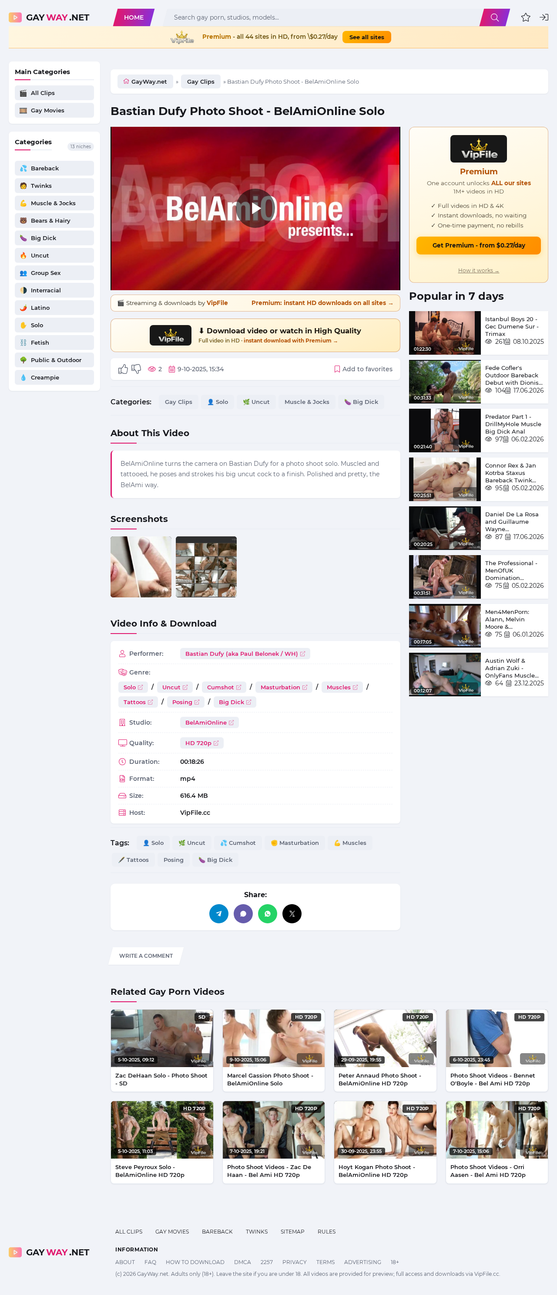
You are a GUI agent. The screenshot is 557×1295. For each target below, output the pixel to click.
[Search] (495, 17)
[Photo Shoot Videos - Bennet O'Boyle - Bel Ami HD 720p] (497, 1038)
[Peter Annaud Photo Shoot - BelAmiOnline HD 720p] (385, 1038)
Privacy (294, 1262)
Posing (182, 701)
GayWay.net (149, 81)
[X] (292, 913)
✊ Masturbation (295, 842)
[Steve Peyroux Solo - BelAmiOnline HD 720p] (162, 1130)
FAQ (150, 1262)
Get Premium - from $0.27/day (479, 245)
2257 (267, 1262)
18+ (395, 1262)
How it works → (479, 270)
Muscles (339, 687)
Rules (327, 1231)
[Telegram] (218, 913)
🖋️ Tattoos (133, 859)
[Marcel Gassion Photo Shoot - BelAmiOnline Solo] (274, 1038)
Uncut (171, 687)
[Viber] (243, 913)
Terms (325, 1262)
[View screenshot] (141, 566)
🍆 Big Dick (361, 401)
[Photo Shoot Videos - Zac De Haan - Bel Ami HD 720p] (274, 1130)
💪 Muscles (350, 842)
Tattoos (135, 701)
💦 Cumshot (238, 842)
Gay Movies (172, 1231)
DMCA (242, 1262)
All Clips (128, 1231)
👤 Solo (217, 401)
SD (202, 1017)
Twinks (257, 1231)
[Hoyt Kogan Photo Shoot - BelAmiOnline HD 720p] (385, 1130)
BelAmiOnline (206, 722)
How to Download (195, 1262)
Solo (130, 687)
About (125, 1262)
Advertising (362, 1262)
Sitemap (293, 1231)
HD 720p (198, 742)
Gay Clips (201, 81)
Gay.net (57, 17)
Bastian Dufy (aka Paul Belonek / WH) (241, 653)
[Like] (123, 369)
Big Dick (231, 701)
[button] (526, 17)
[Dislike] (136, 369)
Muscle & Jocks (307, 401)
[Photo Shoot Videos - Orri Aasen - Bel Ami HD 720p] (497, 1130)
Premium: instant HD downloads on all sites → (323, 302)
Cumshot (220, 687)
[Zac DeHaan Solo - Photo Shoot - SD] (162, 1038)
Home (134, 17)
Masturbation (280, 687)
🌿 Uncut (256, 401)
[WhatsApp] (267, 913)
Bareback (217, 1231)
